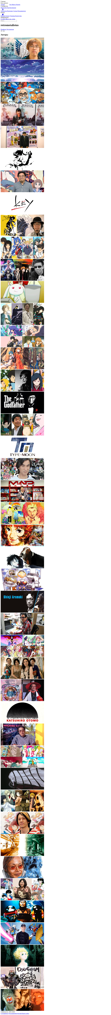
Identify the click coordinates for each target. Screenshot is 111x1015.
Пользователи (22, 11)
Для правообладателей (15, 1013)
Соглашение (4, 1013)
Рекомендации (5, 16)
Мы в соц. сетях (10, 19)
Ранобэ (18, 4)
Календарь (18, 16)
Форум (3, 7)
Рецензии (10, 11)
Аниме (3, 4)
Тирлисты (4, 11)
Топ (10, 4)
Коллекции (12, 7)
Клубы (7, 7)
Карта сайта (25, 1013)
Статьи (15, 11)
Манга (14, 4)
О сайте (3, 19)
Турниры (12, 16)
